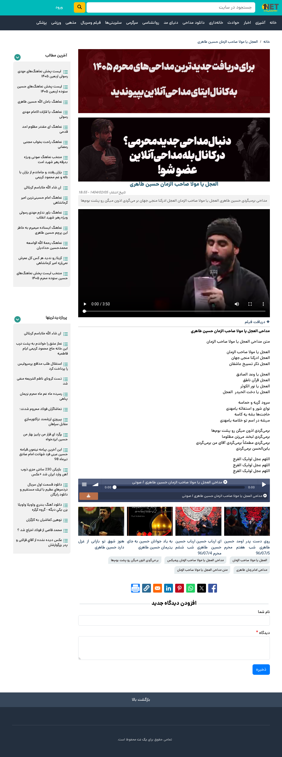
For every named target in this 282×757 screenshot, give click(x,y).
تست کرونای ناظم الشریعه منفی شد (42, 381)
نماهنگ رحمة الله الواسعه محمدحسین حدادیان (47, 245)
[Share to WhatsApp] (190, 588)
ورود (59, 7)
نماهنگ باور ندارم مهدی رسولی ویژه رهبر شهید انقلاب (43, 215)
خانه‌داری (216, 22)
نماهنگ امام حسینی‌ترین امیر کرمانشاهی (44, 200)
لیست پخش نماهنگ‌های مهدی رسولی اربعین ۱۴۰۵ (43, 74)
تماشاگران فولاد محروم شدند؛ (41, 409)
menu (84, 484)
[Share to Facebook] (212, 588)
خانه (273, 22)
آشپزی (260, 22)
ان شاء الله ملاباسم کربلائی (43, 187)
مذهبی (71, 22)
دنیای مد (171, 22)
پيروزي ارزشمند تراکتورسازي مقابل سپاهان (46, 422)
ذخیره (261, 669)
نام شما (264, 612)
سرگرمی (132, 22)
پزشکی (41, 22)
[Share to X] (201, 588)
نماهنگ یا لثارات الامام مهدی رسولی (45, 114)
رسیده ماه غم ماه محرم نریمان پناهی (44, 396)
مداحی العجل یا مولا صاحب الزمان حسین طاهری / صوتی (222, 496)
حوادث (233, 22)
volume (95, 484)
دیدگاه (264, 633)
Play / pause (264, 484)
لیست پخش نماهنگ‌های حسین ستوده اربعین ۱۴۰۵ (42, 89)
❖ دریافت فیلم (257, 322)
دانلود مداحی (194, 22)
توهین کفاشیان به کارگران (44, 520)
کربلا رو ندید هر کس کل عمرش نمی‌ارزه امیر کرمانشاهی (43, 260)
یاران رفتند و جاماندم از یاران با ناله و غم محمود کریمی (43, 175)
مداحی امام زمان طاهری (251, 569)
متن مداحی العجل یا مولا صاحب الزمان (202, 569)
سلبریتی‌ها (113, 22)
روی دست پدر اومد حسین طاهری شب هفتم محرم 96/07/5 (247, 547)
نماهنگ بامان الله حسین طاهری (40, 101)
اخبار (247, 22)
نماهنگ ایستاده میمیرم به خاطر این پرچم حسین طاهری (42, 230)
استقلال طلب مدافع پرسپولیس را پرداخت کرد (43, 366)
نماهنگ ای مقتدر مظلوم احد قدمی (45, 129)
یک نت (142, 739)
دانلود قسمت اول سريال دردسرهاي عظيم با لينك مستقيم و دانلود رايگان (44, 489)
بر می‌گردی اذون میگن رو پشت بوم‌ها (135, 560)
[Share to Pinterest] (179, 588)
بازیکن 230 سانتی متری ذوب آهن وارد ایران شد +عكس (44, 472)
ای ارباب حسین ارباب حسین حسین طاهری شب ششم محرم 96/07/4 (198, 547)
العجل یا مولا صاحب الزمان (249, 560)
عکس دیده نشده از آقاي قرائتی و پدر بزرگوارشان (42, 542)
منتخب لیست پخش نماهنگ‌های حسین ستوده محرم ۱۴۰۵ (42, 276)
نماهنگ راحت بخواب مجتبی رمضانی (45, 144)
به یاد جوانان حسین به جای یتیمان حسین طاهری (150, 544)
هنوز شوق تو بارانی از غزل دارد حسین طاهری (101, 544)
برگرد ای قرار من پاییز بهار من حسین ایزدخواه (45, 437)
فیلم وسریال (91, 22)
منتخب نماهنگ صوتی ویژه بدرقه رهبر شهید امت (46, 159)
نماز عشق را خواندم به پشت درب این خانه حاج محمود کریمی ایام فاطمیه (42, 348)
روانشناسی (150, 22)
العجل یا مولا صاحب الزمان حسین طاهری (227, 41)
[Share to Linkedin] (168, 588)
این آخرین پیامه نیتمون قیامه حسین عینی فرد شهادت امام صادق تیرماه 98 (43, 454)
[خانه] (270, 7)
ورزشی (56, 22)
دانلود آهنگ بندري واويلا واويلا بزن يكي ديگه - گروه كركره (43, 507)
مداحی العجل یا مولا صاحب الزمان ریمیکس (195, 560)
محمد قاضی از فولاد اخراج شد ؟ (39, 530)
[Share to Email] (157, 588)
